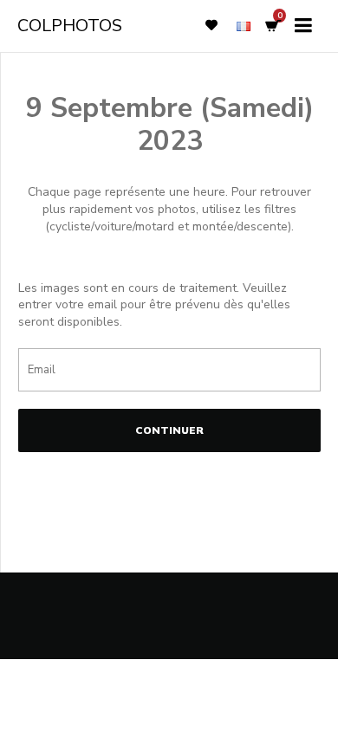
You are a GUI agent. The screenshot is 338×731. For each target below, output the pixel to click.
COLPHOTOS (69, 25)
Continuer (169, 430)
